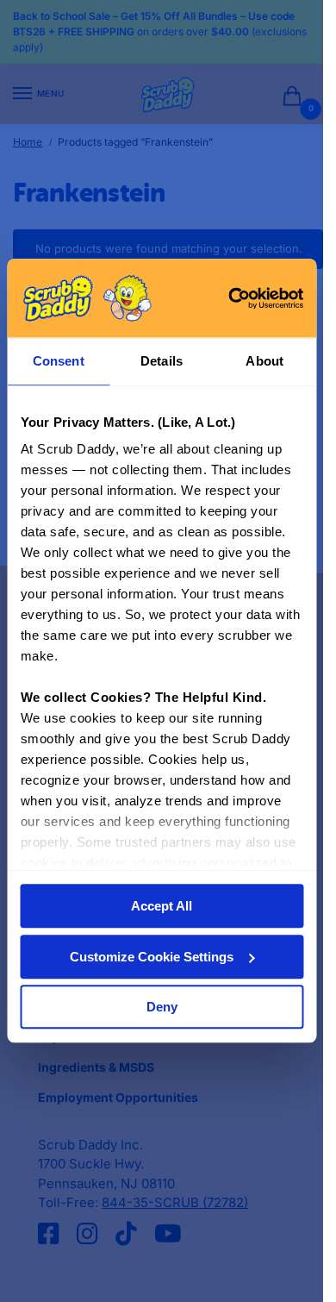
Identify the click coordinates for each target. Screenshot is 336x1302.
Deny (161, 1007)
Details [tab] (161, 361)
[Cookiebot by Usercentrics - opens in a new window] (230, 298)
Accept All (161, 906)
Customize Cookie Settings (151, 956)
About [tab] (264, 361)
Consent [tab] (58, 361)
